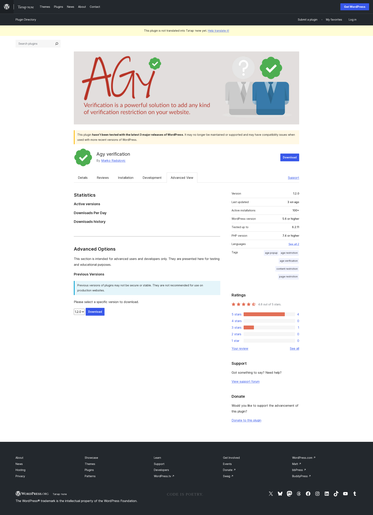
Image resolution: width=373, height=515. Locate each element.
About (19, 457)
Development (152, 178)
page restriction (288, 276)
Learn (157, 457)
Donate (229, 470)
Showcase (91, 457)
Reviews (103, 178)
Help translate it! (218, 30)
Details (83, 178)
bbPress (299, 470)
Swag (228, 476)
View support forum (246, 381)
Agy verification (113, 154)
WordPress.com (304, 457)
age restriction (289, 252)
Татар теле (60, 494)
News (19, 463)
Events (227, 463)
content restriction (287, 268)
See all (294, 348)
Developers (161, 470)
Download (290, 157)
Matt (296, 463)
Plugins (89, 470)
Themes (90, 463)
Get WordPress (354, 6)
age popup (271, 252)
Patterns (90, 476)
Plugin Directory (26, 19)
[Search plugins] (57, 44)
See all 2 (293, 244)
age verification (289, 260)
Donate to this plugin (246, 420)
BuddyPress (301, 476)
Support (293, 178)
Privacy (20, 476)
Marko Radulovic (113, 160)
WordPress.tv (164, 476)
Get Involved (231, 457)
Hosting (20, 470)
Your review (240, 348)
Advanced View (182, 178)
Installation (125, 178)
